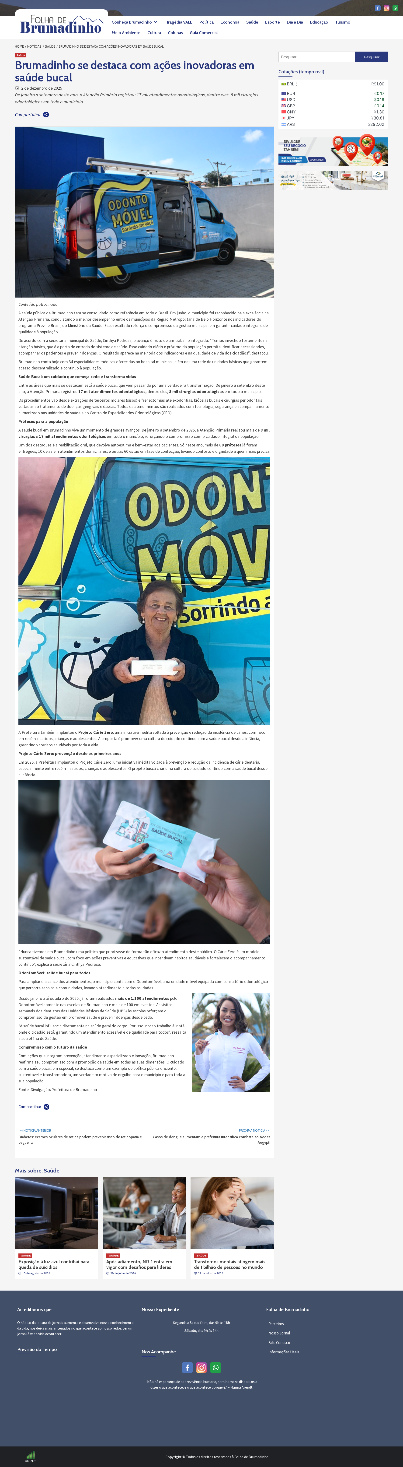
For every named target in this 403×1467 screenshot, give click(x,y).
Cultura (154, 32)
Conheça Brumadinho (132, 22)
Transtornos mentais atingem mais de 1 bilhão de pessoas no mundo (229, 1264)
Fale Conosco (279, 1342)
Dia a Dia (295, 22)
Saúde (252, 22)
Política (206, 22)
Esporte (272, 22)
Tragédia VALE (179, 22)
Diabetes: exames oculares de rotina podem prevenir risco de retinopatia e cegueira (80, 1136)
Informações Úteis (283, 1352)
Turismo (342, 22)
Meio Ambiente (126, 32)
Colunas (175, 32)
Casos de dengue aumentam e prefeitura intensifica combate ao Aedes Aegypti (211, 1136)
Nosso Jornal (279, 1333)
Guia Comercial (204, 32)
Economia (230, 22)
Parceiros (276, 1323)
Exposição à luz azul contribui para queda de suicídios (53, 1264)
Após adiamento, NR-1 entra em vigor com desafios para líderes (139, 1264)
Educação (319, 22)
